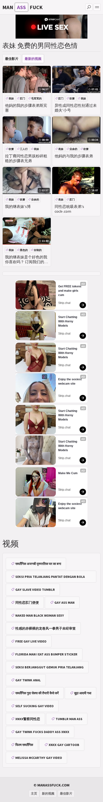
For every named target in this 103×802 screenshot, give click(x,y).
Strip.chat (64, 303)
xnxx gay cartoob (64, 745)
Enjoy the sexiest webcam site (70, 381)
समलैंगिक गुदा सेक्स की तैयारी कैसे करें (37, 693)
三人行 (24, 149)
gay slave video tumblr (35, 589)
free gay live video (30, 641)
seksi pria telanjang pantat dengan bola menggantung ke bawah (48, 578)
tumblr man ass (69, 719)
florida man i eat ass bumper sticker (46, 654)
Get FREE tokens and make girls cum (70, 291)
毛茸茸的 (36, 98)
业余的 (73, 149)
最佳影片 (11, 59)
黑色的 (24, 250)
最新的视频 (33, 59)
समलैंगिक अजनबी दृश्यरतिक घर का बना (38, 564)
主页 (34, 793)
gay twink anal (28, 680)
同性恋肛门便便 (27, 602)
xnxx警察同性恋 (27, 719)
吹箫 (72, 98)
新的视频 (48, 793)
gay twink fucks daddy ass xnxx (42, 732)
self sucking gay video (34, 706)
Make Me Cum (68, 473)
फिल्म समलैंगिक (24, 745)
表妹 (11, 98)
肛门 (22, 98)
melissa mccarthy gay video (38, 758)
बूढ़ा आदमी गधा (82, 693)
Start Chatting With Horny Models (68, 321)
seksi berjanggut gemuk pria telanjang (49, 667)
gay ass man (64, 602)
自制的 (38, 250)
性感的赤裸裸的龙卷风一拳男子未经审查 (45, 628)
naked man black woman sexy (39, 615)
